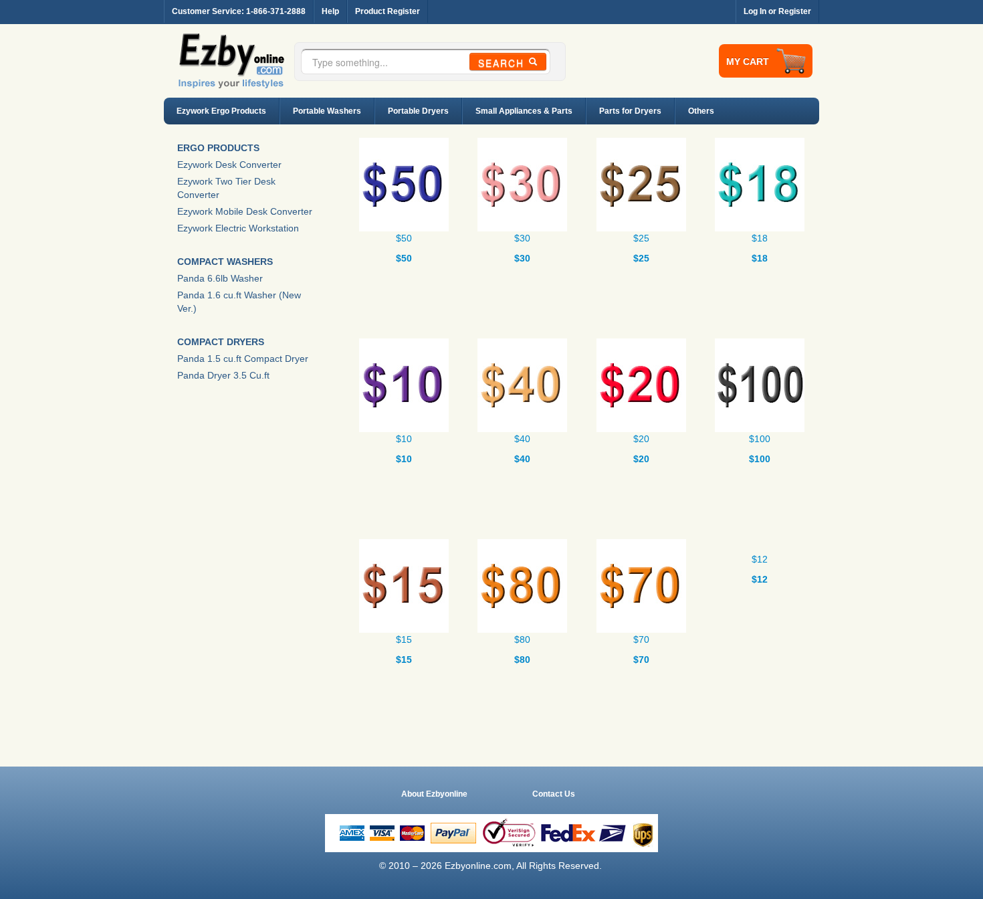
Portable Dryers (418, 110)
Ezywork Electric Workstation (238, 228)
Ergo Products (218, 147)
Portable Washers (327, 110)
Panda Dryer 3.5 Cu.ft (223, 375)
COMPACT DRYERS (220, 341)
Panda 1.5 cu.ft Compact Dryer (242, 358)
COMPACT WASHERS (225, 261)
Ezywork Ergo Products (221, 110)
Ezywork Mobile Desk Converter (244, 211)
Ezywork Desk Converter (229, 164)
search (503, 63)
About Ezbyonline (434, 794)
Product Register (387, 11)
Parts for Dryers (630, 110)
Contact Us (553, 794)
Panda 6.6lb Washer (220, 278)
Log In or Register (777, 11)
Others (701, 110)
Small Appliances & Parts (523, 110)
